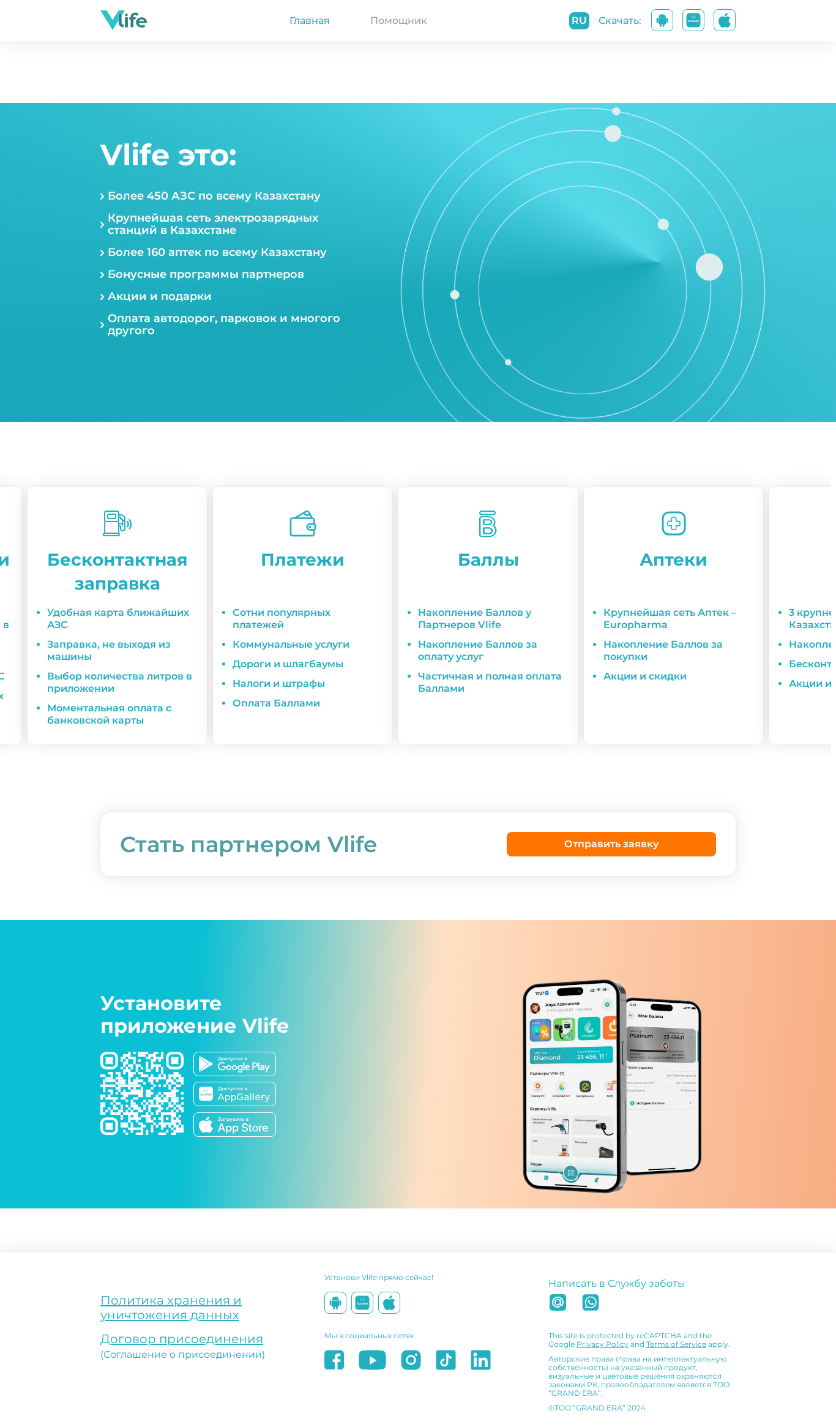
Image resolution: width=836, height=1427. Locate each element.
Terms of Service (676, 1344)
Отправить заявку (611, 844)
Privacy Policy (603, 1344)
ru (579, 20)
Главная (309, 20)
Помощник (398, 20)
